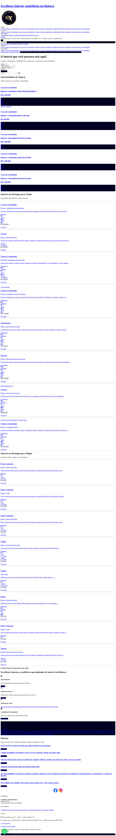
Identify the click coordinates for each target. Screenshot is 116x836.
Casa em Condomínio (28, 29)
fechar (3, 42)
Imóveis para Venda (7, 810)
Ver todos (4, 729)
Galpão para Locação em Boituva (89, 732)
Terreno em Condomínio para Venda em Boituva (81, 731)
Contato (3, 37)
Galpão (54, 29)
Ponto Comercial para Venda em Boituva (17, 734)
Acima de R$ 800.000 (51, 707)
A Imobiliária (4, 35)
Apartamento (14, 29)
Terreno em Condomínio (83, 29)
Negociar (3, 698)
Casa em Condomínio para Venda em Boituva (53, 731)
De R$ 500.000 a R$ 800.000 (36, 707)
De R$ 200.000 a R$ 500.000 (18, 707)
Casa (20, 29)
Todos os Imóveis (6, 29)
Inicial (2, 44)
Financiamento (24, 35)
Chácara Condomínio (46, 29)
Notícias (31, 35)
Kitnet (59, 29)
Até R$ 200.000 (5, 707)
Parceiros (36, 35)
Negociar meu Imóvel (35, 810)
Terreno (73, 29)
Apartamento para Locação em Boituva (41, 734)
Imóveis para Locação (20, 810)
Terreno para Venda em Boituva (29, 731)
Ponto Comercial (66, 29)
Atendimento (4, 718)
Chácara (37, 29)
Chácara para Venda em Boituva (42, 732)
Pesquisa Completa (14, 35)
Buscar (5, 71)
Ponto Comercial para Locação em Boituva (19, 732)
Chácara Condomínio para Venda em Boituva (66, 732)
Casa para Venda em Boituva (10, 731)
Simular (3, 686)
